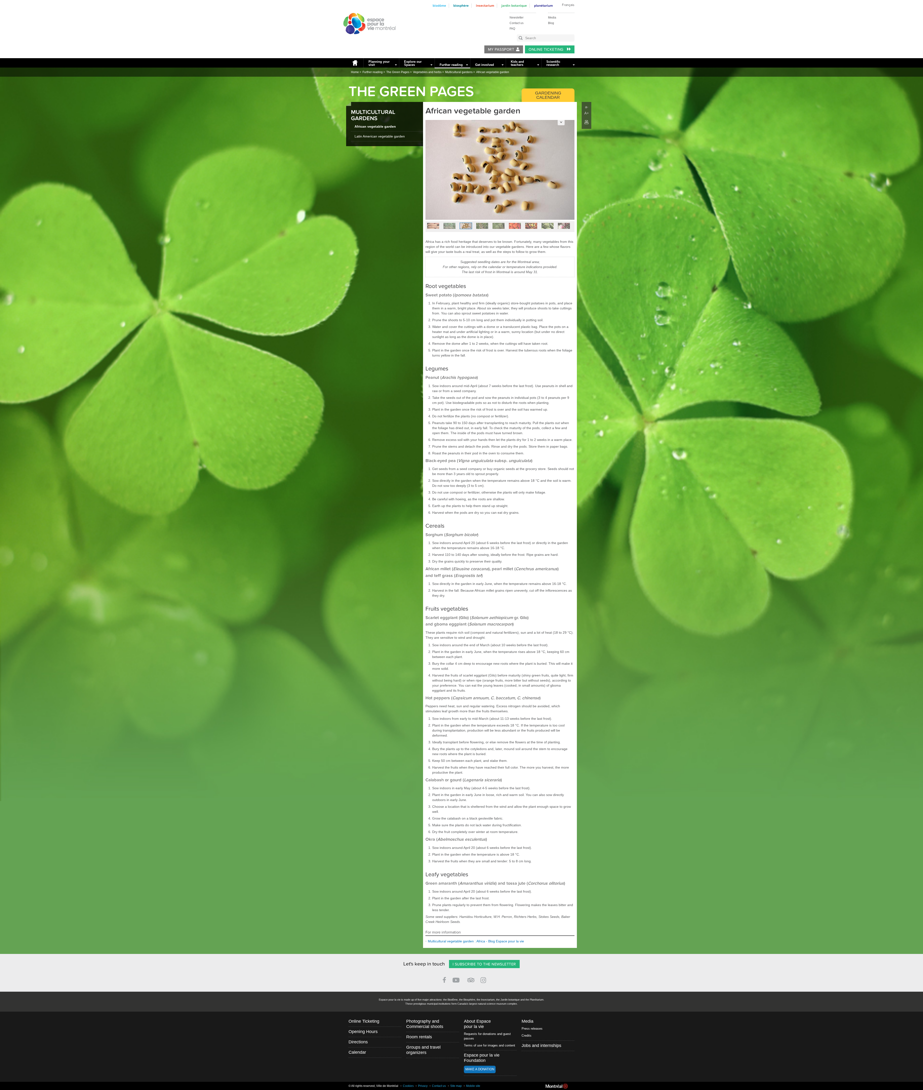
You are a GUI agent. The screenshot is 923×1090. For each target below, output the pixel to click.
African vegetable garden (492, 72)
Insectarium (485, 6)
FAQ (512, 28)
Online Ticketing (546, 49)
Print (586, 122)
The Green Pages (397, 72)
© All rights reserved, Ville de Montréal (373, 1086)
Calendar (357, 1052)
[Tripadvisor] (471, 978)
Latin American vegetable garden (380, 136)
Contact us (517, 23)
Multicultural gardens (459, 72)
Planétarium (543, 6)
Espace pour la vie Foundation (481, 1058)
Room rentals (419, 1036)
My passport (501, 49)
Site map (456, 1086)
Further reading (451, 65)
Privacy (423, 1086)
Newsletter (517, 17)
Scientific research (553, 63)
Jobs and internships (541, 1045)
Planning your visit (379, 63)
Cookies (408, 1086)
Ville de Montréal (557, 1086)
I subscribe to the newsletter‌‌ (484, 964)
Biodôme (439, 6)
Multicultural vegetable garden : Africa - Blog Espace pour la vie (476, 941)
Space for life (368, 38)
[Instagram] (484, 979)
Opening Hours (363, 1031)
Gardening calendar (548, 95)
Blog (551, 23)
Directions (358, 1042)
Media (552, 17)
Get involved (484, 65)
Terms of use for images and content (489, 1045)
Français (568, 5)
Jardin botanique (514, 6)
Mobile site (473, 1086)
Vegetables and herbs (427, 72)
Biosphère (461, 6)
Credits (526, 1035)
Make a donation (479, 1069)
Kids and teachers (517, 63)
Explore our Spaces (413, 63)
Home (354, 63)
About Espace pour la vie (477, 1024)
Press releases (532, 1028)
